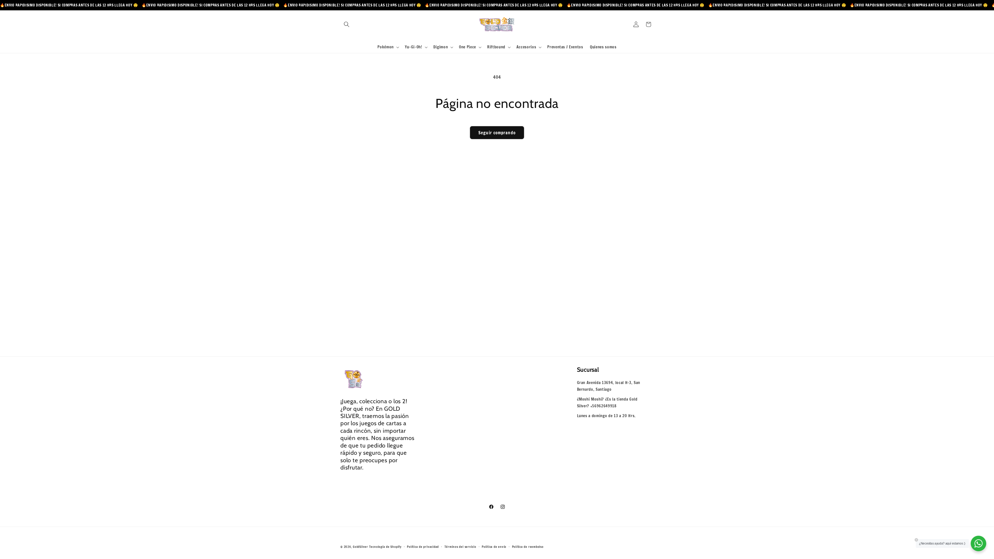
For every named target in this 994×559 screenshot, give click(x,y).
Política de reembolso (528, 547)
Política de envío (494, 547)
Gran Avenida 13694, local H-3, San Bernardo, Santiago (608, 386)
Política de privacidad (423, 547)
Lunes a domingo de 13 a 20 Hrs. (606, 415)
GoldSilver (360, 547)
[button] (346, 24)
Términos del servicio (460, 547)
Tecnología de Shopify (385, 547)
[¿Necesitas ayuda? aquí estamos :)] (978, 543)
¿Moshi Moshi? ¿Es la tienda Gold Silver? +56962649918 (607, 402)
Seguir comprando (497, 133)
